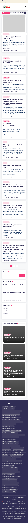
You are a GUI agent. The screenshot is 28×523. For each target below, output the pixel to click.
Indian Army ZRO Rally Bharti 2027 (8, 474)
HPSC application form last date (17, 448)
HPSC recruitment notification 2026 (16, 454)
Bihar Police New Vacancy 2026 (8, 426)
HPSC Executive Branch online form (19, 452)
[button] (7, 48)
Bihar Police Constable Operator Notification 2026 (11, 417)
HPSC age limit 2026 (6, 448)
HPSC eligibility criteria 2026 (18, 450)
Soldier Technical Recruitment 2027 (8, 491)
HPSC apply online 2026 (6, 450)
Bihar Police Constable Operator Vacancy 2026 (10, 419)
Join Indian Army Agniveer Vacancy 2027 (9, 478)
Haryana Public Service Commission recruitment (10, 445)
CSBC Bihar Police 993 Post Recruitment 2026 (10, 437)
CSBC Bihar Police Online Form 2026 (8, 439)
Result (5, 142)
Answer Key (5, 310)
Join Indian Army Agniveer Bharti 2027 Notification (11, 476)
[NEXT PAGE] (17, 266)
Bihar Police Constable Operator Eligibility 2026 (11, 415)
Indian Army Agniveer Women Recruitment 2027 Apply (11, 461)
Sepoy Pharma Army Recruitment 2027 (9, 487)
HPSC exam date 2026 (6, 452)
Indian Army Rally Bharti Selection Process (9, 469)
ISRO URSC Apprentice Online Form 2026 (13, 284)
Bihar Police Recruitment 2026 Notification (10, 432)
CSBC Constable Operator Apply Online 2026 (10, 441)
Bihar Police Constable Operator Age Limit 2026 (11, 413)
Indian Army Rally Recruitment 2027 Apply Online (10, 472)
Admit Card (5, 308)
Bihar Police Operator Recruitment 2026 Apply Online (11, 430)
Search (5, 272)
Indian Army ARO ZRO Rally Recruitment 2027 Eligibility (12, 463)
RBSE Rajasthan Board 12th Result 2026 (12, 300)
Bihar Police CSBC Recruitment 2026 (8, 424)
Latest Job (6, 34)
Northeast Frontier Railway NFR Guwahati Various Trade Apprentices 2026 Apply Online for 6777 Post (14, 292)
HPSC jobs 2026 (5, 454)
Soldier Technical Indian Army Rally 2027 (9, 489)
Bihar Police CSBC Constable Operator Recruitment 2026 (12, 421)
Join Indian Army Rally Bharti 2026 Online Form (10, 483)
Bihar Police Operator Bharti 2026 (8, 428)
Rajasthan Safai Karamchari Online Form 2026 (12, 81)
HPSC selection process (6, 456)
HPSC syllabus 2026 (16, 456)
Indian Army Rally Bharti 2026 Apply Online (9, 467)
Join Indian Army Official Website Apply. (9, 480)
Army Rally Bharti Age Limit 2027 (8, 408)
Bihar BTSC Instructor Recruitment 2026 (13, 297)
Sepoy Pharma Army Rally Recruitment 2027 (10, 485)
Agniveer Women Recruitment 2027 (8, 406)
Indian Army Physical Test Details (8, 465)
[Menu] (25, 6)
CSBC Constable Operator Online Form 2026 (10, 443)
